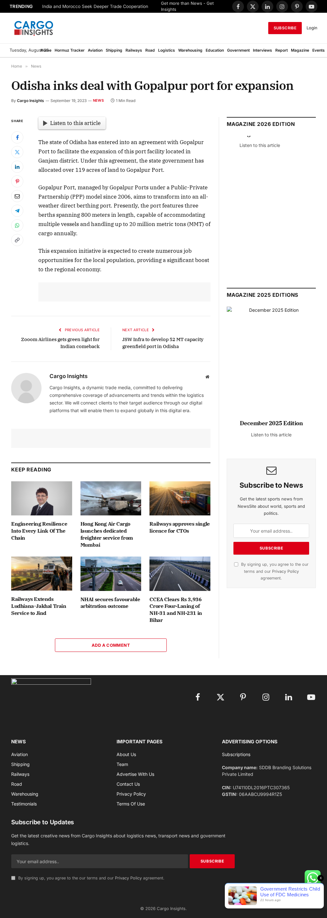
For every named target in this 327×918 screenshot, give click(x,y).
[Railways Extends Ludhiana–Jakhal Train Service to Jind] (41, 574)
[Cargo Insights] (34, 28)
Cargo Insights (30, 100)
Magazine (300, 50)
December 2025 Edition (271, 423)
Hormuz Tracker (70, 50)
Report (281, 50)
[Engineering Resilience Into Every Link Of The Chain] (41, 498)
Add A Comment (111, 645)
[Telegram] (17, 211)
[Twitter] (17, 152)
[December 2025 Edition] (271, 366)
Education (215, 50)
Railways (133, 50)
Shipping (114, 50)
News (98, 100)
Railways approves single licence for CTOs (179, 527)
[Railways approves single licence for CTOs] (179, 498)
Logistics (166, 50)
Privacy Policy (285, 571)
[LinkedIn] (17, 167)
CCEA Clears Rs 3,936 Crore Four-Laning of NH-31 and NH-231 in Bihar (175, 609)
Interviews (262, 50)
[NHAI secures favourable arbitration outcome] (110, 574)
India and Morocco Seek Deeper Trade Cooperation (95, 6)
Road (150, 50)
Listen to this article (75, 123)
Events (318, 50)
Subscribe (285, 28)
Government (238, 50)
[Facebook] (17, 137)
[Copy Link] (17, 240)
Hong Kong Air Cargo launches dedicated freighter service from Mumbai (106, 534)
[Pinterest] (17, 181)
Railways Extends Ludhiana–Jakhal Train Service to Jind (38, 606)
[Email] (17, 196)
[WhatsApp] (17, 225)
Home (46, 50)
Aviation (95, 50)
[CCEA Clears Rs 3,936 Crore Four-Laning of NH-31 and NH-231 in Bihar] (179, 574)
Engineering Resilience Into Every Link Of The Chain (39, 531)
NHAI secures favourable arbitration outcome (110, 602)
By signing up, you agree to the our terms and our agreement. (274, 571)
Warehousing (190, 50)
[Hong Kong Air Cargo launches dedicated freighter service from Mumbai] (110, 498)
